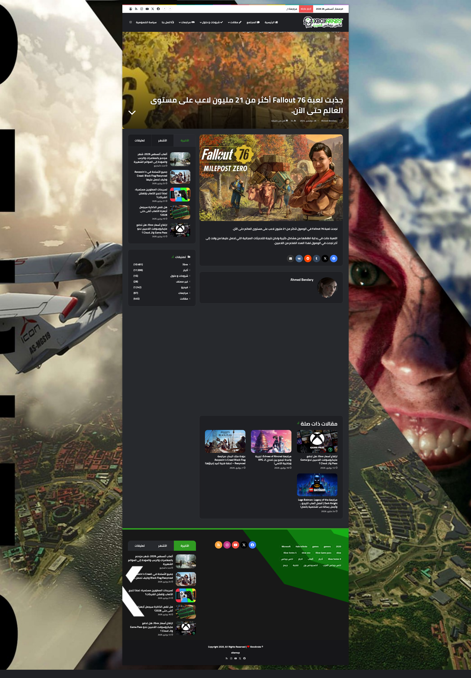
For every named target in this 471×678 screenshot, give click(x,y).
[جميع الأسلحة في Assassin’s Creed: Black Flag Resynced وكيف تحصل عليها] (180, 177)
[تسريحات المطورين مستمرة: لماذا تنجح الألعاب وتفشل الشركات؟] (180, 194)
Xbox (185, 264)
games (315, 546)
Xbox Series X (334, 559)
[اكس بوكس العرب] (323, 22)
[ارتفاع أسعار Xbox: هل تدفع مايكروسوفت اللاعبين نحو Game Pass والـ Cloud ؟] (317, 441)
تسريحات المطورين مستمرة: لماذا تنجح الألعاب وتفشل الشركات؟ (151, 193)
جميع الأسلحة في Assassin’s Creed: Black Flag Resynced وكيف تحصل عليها (150, 175)
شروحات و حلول (211, 22)
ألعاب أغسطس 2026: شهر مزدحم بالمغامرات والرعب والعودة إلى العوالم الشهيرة (150, 158)
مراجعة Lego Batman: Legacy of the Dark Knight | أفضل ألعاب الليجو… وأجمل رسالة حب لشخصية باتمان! (317, 503)
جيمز (285, 565)
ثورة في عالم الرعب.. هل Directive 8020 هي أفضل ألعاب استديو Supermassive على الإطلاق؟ (248, 9)
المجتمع (252, 22)
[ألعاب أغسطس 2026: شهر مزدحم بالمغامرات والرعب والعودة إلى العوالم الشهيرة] (180, 159)
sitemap (235, 652)
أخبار (185, 270)
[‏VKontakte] (299, 258)
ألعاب (310, 559)
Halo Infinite (301, 546)
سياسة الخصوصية (146, 22)
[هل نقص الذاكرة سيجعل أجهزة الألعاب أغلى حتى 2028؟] (180, 212)
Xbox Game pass (323, 553)
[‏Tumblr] (316, 258)
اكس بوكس (287, 559)
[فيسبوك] (333, 258)
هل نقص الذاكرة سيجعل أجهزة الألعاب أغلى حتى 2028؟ (153, 211)
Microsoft (286, 546)
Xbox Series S (290, 553)
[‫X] (325, 258)
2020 (338, 546)
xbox (339, 553)
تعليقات (140, 140)
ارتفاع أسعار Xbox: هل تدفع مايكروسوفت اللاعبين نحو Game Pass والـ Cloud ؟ (318, 460)
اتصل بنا (166, 22)
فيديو (184, 287)
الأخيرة (185, 140)
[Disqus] (271, 359)
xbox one (306, 553)
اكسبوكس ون (311, 565)
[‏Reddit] (307, 258)
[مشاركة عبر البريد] (290, 258)
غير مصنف (182, 282)
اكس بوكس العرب (332, 565)
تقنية (295, 565)
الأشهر (162, 140)
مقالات (234, 22)
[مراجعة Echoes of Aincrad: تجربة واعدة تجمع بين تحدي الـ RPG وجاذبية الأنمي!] (271, 441)
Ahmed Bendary (329, 121)
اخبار (300, 559)
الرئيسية (270, 22)
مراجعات (186, 22)
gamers (327, 546)
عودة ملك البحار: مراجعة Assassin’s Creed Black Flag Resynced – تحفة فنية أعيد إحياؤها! (225, 460)
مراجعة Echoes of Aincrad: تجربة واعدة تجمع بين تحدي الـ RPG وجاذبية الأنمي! (273, 460)
